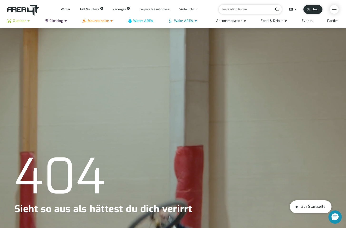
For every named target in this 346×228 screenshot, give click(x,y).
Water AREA (143, 21)
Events (307, 21)
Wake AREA (183, 21)
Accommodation (229, 21)
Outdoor (19, 21)
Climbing (56, 21)
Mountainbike (98, 21)
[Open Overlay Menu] (334, 9)
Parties (333, 21)
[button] (335, 217)
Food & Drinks (272, 21)
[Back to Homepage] (23, 10)
